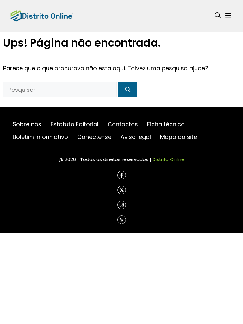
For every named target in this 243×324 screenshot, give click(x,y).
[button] (218, 15)
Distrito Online (168, 159)
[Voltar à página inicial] (41, 15)
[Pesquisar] (127, 89)
